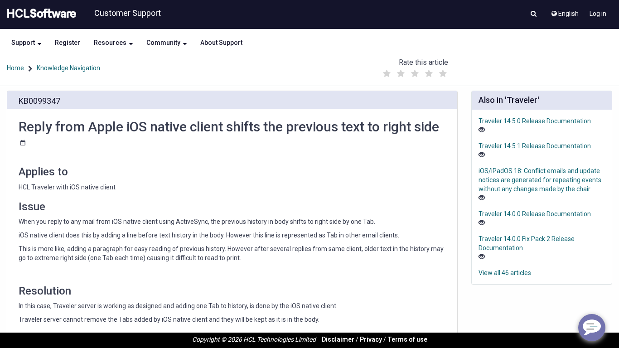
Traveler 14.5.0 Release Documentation (535, 121)
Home (15, 68)
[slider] (414, 71)
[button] (533, 14)
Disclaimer (338, 339)
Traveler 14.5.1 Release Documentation (535, 146)
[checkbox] (386, 73)
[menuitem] (564, 11)
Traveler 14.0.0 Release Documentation (535, 214)
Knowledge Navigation (68, 68)
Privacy (371, 339)
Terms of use (407, 339)
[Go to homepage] (40, 13)
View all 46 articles (505, 272)
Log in (598, 13)
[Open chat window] (591, 327)
